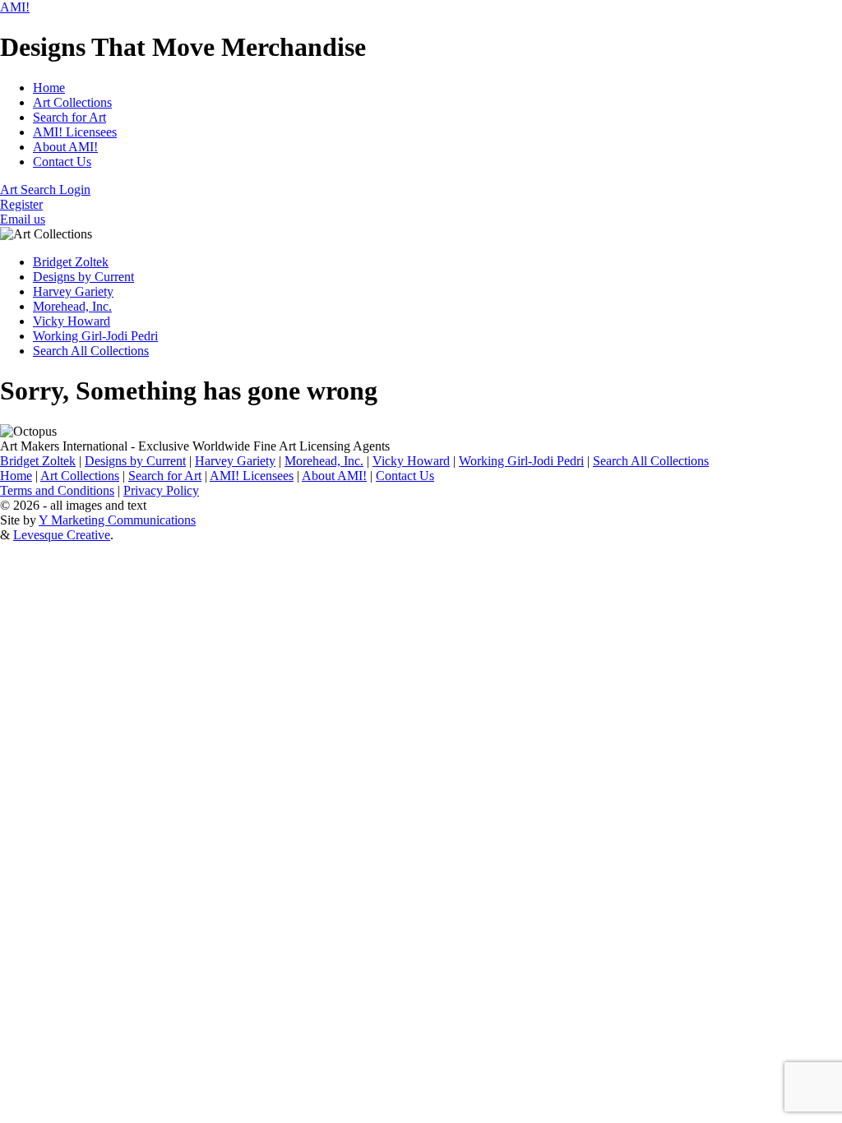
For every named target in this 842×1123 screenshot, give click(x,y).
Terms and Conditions (57, 490)
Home (49, 88)
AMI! (15, 7)
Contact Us (62, 162)
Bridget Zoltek (71, 262)
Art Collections (72, 102)
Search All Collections (91, 351)
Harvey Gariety (73, 291)
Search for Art (69, 117)
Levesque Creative (61, 535)
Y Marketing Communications (117, 520)
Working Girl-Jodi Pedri (95, 336)
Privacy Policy (161, 490)
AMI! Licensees (75, 132)
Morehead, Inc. (72, 306)
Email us (22, 219)
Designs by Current (83, 277)
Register (21, 204)
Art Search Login (45, 189)
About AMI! (65, 147)
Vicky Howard (71, 321)
